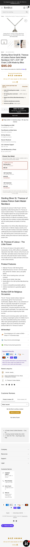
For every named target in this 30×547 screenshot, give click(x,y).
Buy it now (15, 115)
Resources (4, 454)
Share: (2, 384)
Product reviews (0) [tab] (8, 399)
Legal (2, 463)
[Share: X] (9, 385)
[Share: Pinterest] (12, 385)
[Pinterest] (16, 521)
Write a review (15, 412)
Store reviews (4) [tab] (21, 399)
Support (3, 458)
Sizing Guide (25, 86)
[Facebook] (13, 521)
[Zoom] (25, 20)
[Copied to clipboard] (14, 385)
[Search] (27, 12)
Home (2, 16)
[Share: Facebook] (6, 385)
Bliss (2, 52)
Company (4, 449)
